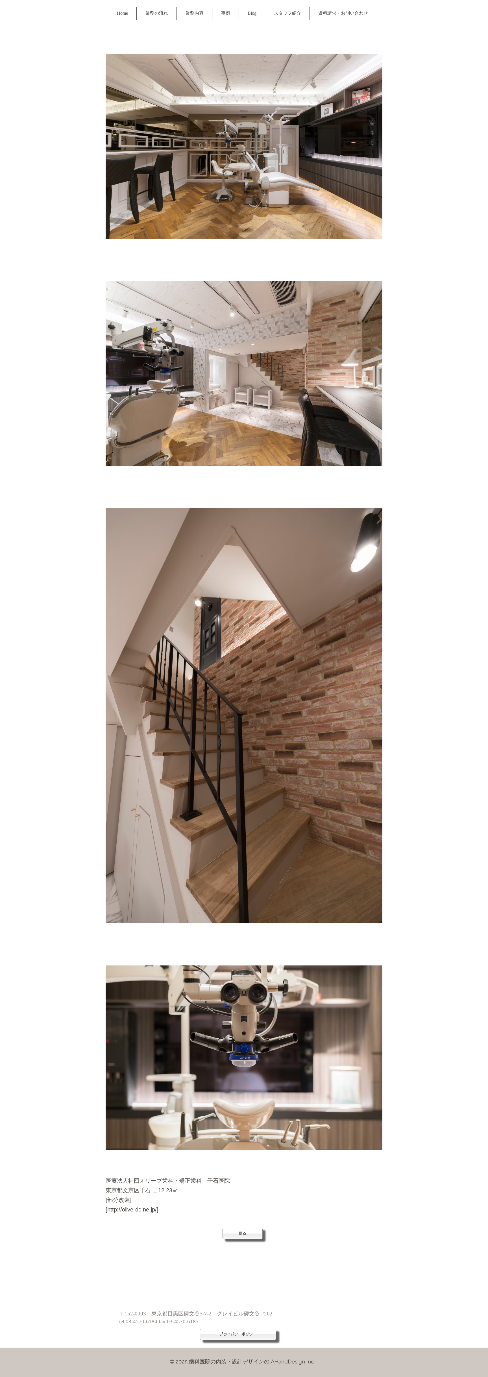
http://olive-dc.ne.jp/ (132, 1209)
